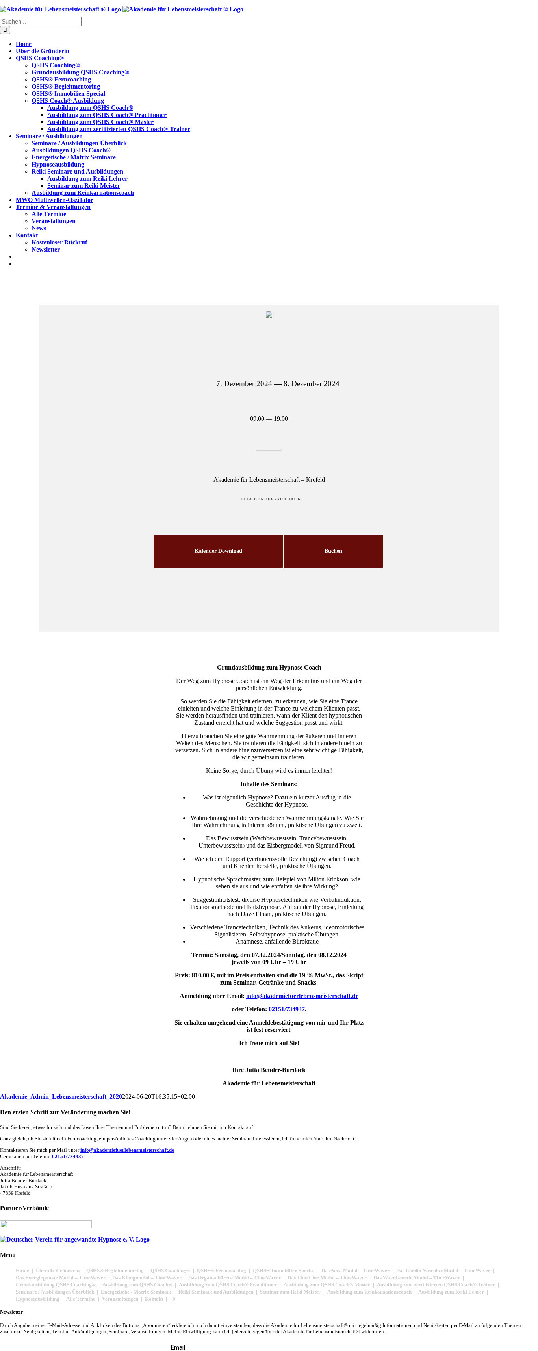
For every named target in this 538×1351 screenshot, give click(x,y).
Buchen (333, 551)
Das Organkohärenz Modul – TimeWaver (234, 1278)
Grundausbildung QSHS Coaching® (56, 1285)
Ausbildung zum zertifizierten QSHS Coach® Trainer (436, 1285)
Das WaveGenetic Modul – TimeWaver (416, 1278)
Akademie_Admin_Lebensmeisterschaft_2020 (61, 1096)
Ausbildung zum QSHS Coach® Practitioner (228, 1285)
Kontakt (154, 1299)
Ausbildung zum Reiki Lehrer (451, 1292)
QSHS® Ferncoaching (221, 1270)
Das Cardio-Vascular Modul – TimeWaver (443, 1270)
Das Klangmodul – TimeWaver (147, 1278)
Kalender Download (218, 551)
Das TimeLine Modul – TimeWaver (327, 1278)
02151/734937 (68, 1156)
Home (22, 1270)
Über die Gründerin (58, 1270)
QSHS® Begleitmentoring (115, 1270)
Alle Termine (80, 1299)
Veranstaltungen (120, 1299)
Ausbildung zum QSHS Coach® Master (327, 1285)
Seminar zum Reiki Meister (290, 1292)
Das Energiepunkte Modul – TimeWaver (61, 1278)
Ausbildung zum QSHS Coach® (137, 1285)
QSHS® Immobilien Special (284, 1270)
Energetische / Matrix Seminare (136, 1292)
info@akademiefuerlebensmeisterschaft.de (127, 1150)
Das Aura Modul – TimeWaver (355, 1270)
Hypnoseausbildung (37, 1299)
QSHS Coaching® (170, 1270)
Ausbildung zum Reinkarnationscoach (369, 1292)
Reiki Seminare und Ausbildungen (215, 1292)
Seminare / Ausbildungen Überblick (55, 1292)
